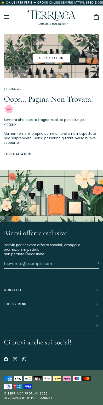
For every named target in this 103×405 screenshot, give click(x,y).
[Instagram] (15, 359)
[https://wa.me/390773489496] (24, 359)
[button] (51, 316)
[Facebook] (6, 359)
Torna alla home (51, 58)
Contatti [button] (12, 290)
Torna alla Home (18, 154)
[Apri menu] (11, 17)
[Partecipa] (95, 263)
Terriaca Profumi (23, 393)
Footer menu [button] (15, 304)
